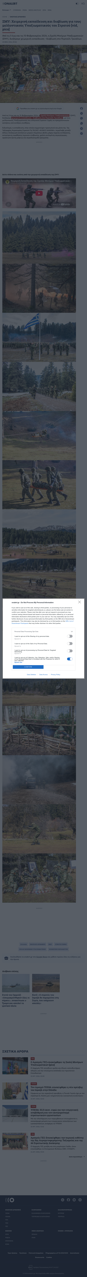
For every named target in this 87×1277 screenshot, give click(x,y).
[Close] (80, 603)
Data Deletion (31, 674)
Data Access (43, 674)
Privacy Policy (55, 674)
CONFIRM (28, 667)
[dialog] (43, 639)
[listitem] (43, 631)
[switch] (70, 636)
